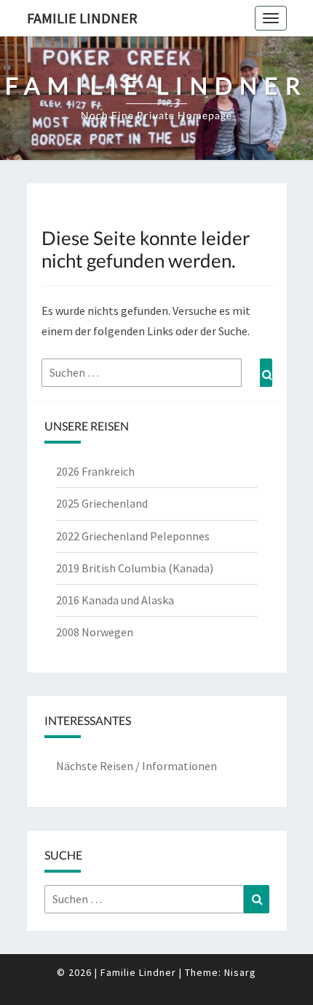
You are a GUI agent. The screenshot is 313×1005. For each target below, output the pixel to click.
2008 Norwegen (94, 632)
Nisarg (240, 972)
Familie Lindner (82, 18)
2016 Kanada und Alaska (115, 600)
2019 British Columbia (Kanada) (134, 568)
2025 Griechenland (102, 503)
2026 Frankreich (95, 471)
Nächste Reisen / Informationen (136, 765)
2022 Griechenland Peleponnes (133, 536)
